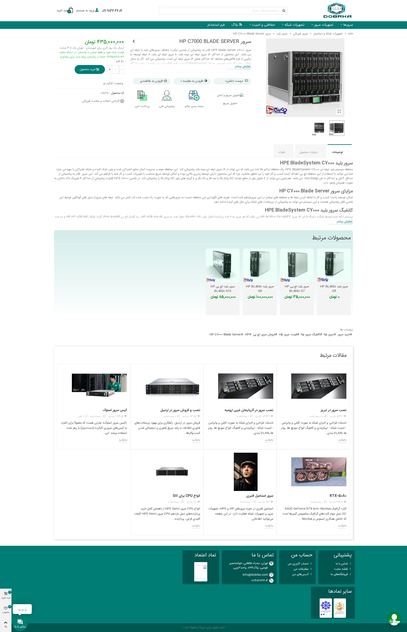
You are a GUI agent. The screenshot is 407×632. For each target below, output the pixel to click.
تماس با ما (342, 563)
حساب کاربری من (298, 563)
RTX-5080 (338, 496)
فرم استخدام (216, 25)
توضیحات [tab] (337, 152)
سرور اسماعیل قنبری (259, 496)
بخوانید (342, 440)
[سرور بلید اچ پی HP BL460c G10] (133, 41)
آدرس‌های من (300, 574)
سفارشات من (301, 569)
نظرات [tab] (281, 152)
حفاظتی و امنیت (263, 25)
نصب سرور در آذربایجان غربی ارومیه (248, 410)
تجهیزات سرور (323, 25)
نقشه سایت (341, 569)
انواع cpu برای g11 (186, 496)
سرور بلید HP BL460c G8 (260, 288)
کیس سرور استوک (115, 410)
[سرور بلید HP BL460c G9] (334, 265)
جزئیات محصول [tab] (308, 152)
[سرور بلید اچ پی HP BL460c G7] (297, 265)
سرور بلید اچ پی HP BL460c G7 (297, 288)
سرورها (348, 25)
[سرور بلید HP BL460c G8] (260, 265)
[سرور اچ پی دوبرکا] (337, 11)
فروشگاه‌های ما (339, 574)
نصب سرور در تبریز (333, 410)
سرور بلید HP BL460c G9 (334, 288)
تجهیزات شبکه (294, 25)
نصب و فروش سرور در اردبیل (180, 410)
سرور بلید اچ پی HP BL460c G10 (222, 288)
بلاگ (234, 25)
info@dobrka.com (255, 574)
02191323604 (259, 580)
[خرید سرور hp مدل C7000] (339, 112)
